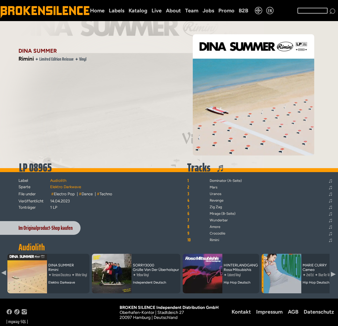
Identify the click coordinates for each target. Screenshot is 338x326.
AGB (293, 312)
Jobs (208, 10)
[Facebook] (9, 313)
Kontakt (241, 312)
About (173, 10)
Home (97, 10)
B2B (243, 10)
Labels (116, 10)
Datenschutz (319, 312)
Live (157, 10)
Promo (226, 10)
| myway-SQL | (17, 321)
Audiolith (31, 247)
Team (191, 10)
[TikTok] (16, 313)
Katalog (138, 10)
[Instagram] (24, 313)
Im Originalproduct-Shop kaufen (45, 228)
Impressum (269, 312)
